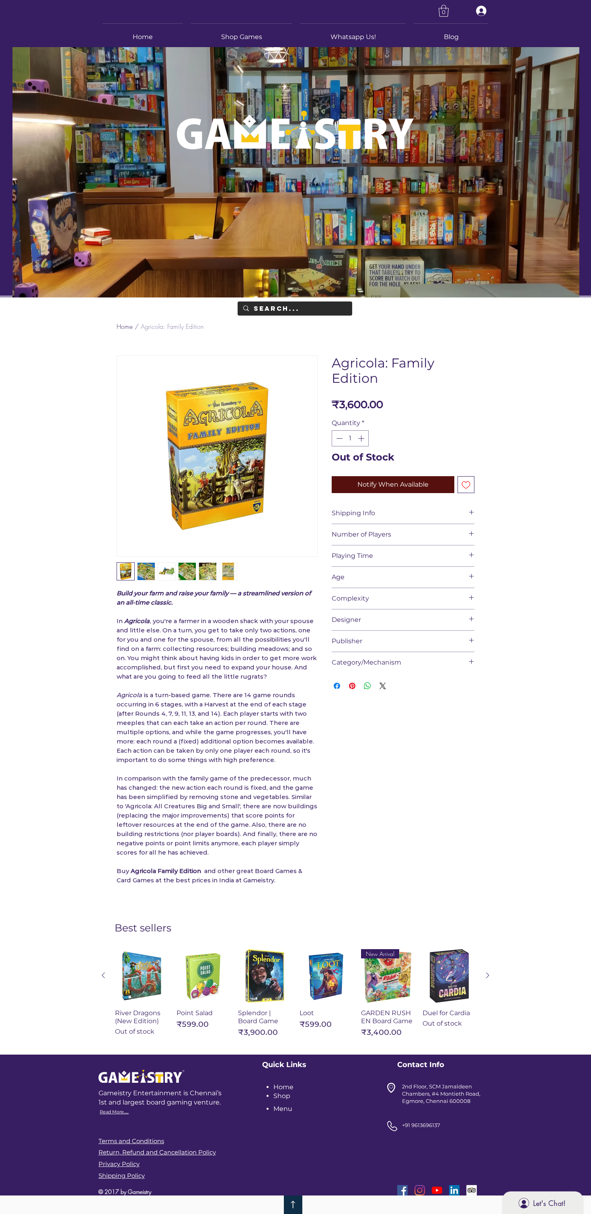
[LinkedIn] (454, 1190)
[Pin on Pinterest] (352, 686)
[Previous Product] (103, 975)
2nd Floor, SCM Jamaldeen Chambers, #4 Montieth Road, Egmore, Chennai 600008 (441, 1093)
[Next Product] (487, 975)
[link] (444, 11)
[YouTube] (437, 1190)
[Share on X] (383, 686)
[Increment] (361, 438)
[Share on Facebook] (337, 686)
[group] (295, 997)
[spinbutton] (350, 438)
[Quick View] (141, 976)
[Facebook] (402, 1190)
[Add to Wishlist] (466, 484)
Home (125, 326)
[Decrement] (338, 438)
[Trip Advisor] (471, 1190)
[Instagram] (420, 1190)
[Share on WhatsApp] (367, 686)
